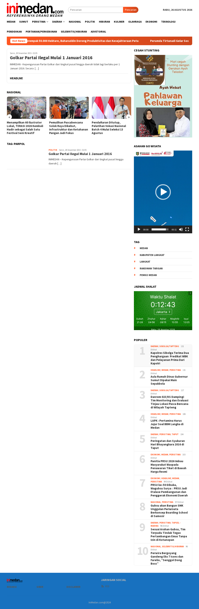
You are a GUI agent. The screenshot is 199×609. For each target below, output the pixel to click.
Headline (156, 370)
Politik (53, 150)
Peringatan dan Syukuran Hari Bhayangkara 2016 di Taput (168, 444)
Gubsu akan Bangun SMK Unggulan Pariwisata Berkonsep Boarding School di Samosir (169, 511)
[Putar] (139, 229)
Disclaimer (73, 587)
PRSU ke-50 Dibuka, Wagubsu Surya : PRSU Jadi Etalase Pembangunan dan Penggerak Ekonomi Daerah (169, 490)
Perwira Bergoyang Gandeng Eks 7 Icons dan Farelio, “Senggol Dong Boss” (167, 558)
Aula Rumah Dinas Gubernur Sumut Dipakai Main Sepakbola (169, 380)
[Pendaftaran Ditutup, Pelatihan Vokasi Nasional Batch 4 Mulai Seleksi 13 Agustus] (111, 108)
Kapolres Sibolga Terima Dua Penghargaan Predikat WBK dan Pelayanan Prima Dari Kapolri (170, 358)
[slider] (160, 229)
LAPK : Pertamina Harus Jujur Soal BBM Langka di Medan (167, 424)
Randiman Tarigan (151, 268)
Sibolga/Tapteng (169, 346)
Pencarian (130, 9)
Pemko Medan (148, 275)
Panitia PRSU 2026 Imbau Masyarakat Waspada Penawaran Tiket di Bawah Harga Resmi (168, 466)
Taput (175, 434)
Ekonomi (155, 454)
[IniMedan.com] (35, 9)
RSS (107, 586)
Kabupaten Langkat (152, 255)
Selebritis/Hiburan (173, 546)
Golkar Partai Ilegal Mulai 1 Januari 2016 (51, 58)
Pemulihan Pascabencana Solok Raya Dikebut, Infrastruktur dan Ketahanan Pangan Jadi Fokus (68, 128)
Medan (164, 370)
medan (144, 248)
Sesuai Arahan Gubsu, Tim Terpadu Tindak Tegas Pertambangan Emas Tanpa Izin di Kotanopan (169, 535)
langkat (145, 261)
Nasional (156, 502)
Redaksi (12, 587)
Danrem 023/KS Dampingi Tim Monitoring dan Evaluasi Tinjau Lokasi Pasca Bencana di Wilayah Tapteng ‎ (169, 402)
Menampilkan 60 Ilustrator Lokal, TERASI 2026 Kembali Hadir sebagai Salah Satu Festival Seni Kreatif (25, 128)
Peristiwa (175, 370)
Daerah (154, 346)
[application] (163, 192)
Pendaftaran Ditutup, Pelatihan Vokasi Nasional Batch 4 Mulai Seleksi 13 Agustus (109, 128)
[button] (163, 192)
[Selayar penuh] (187, 229)
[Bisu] (181, 229)
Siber (40, 587)
